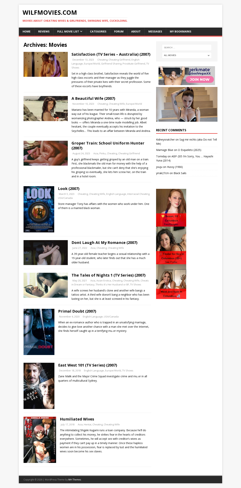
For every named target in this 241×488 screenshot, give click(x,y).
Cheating (102, 59)
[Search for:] (186, 47)
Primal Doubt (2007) (77, 311)
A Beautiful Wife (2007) (93, 98)
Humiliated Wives (77, 419)
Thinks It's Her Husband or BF (112, 284)
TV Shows (135, 284)
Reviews (44, 31)
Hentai (87, 424)
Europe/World (92, 63)
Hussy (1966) (175, 167)
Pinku (102, 153)
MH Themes (74, 479)
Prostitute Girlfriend (134, 63)
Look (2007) (68, 188)
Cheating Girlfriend (119, 59)
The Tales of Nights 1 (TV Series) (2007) (109, 275)
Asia (95, 153)
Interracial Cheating (138, 194)
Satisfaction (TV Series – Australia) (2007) (111, 54)
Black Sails (180, 173)
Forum (119, 31)
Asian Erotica (103, 280)
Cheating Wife (117, 103)
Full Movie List (68, 31)
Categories (98, 31)
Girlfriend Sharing (111, 63)
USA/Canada (65, 198)
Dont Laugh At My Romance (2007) (104, 242)
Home (27, 31)
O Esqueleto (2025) (189, 150)
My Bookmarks (180, 31)
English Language (116, 194)
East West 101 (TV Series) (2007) (87, 365)
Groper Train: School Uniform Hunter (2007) (108, 146)
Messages (155, 31)
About (136, 31)
